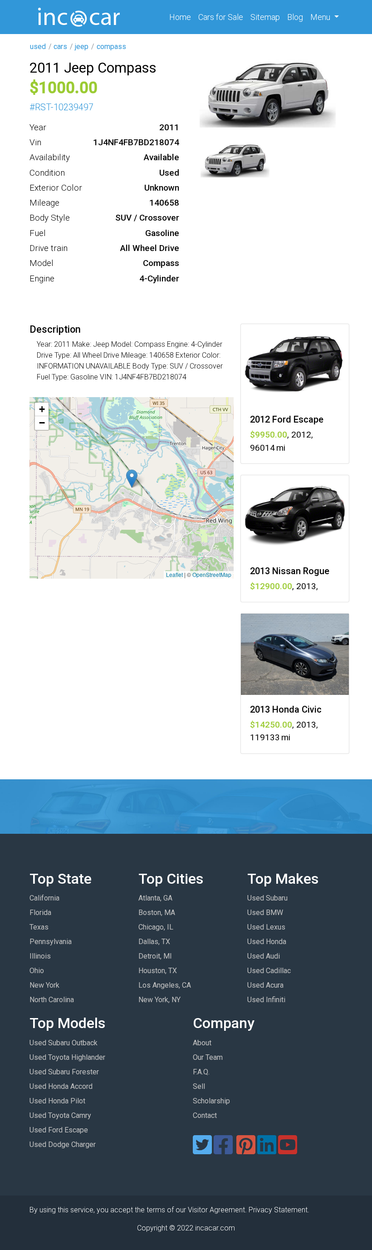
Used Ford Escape (58, 1130)
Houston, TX (157, 970)
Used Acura (265, 985)
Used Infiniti (266, 999)
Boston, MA (156, 912)
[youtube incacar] (287, 1150)
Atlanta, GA (155, 898)
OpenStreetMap (211, 574)
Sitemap (265, 17)
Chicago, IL (155, 927)
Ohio (36, 970)
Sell (199, 1086)
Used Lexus (266, 927)
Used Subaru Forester (64, 1072)
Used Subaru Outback (63, 1042)
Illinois (40, 956)
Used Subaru (267, 898)
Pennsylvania (50, 941)
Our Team (208, 1057)
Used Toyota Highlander (67, 1057)
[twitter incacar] (202, 1150)
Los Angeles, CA (164, 985)
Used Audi (263, 956)
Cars (220, 17)
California (44, 898)
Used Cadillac (269, 970)
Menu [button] (321, 17)
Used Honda (266, 941)
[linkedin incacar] (266, 1150)
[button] (131, 478)
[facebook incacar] (223, 1150)
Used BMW (265, 912)
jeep (81, 46)
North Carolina (51, 999)
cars (60, 46)
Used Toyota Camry (60, 1115)
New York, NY (159, 999)
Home (182, 17)
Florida (40, 912)
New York (44, 985)
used (38, 46)
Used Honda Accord (61, 1086)
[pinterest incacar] (245, 1150)
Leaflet (174, 574)
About (202, 1042)
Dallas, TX (154, 941)
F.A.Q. (201, 1072)
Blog (295, 17)
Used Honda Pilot (57, 1101)
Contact (205, 1115)
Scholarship (211, 1101)
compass (111, 46)
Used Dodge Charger (62, 1144)
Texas (39, 927)
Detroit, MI (155, 956)
